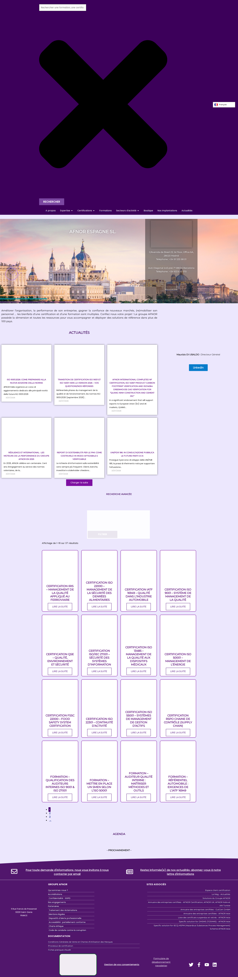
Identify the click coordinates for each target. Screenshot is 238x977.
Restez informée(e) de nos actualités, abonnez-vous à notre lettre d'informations (180, 872)
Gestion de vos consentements (121, 964)
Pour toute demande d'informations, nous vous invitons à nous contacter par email (67, 872)
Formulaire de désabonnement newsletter (161, 962)
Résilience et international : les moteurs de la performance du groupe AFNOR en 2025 (26, 455)
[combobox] (62, 7)
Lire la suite (60, 606)
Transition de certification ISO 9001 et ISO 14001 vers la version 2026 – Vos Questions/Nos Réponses (79, 382)
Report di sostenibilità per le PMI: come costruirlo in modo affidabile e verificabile (79, 455)
